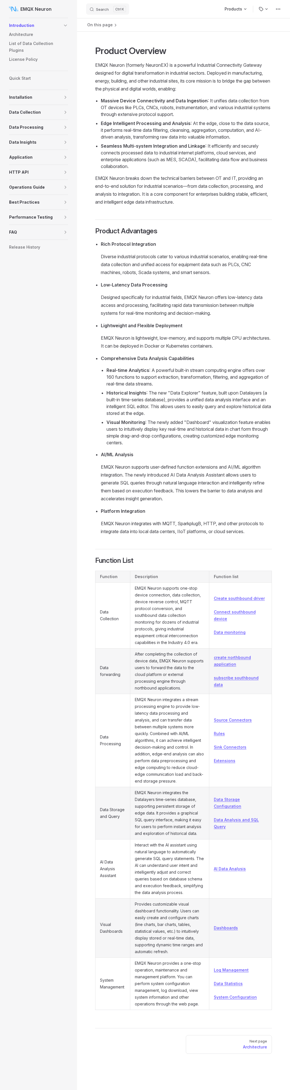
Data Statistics (228, 983)
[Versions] (263, 9)
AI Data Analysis (230, 868)
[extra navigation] (278, 9)
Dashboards (226, 927)
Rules (219, 733)
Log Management (231, 970)
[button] (65, 25)
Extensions (224, 760)
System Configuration (235, 997)
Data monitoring (230, 632)
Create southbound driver (239, 598)
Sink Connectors (230, 747)
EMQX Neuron (36, 9)
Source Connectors (233, 720)
